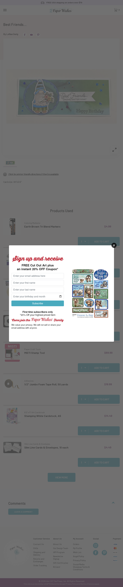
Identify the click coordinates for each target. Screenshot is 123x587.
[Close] (114, 245)
